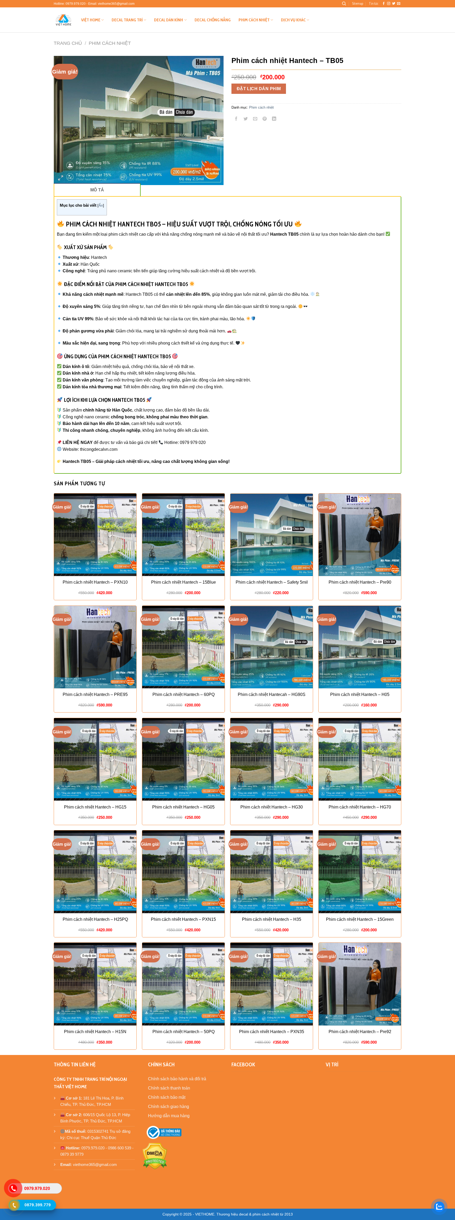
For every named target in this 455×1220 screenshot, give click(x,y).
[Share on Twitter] (245, 119)
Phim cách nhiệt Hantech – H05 (359, 694)
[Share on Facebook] (236, 119)
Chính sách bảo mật (166, 1097)
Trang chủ (68, 43)
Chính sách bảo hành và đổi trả (177, 1079)
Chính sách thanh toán (169, 1088)
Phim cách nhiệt (110, 43)
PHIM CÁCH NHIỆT (254, 19)
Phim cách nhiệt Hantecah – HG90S (271, 694)
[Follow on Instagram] (388, 4)
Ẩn (100, 205)
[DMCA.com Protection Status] (155, 1156)
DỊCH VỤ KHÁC (293, 19)
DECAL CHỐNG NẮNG (213, 19)
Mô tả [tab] (97, 190)
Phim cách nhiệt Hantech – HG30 (271, 807)
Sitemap (357, 4)
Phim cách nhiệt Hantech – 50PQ (183, 1031)
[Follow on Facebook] (383, 4)
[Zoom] (61, 178)
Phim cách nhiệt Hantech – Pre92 (360, 1031)
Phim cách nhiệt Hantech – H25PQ (95, 919)
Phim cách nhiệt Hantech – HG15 (95, 807)
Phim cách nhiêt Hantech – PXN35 (271, 1031)
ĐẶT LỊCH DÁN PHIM (259, 88)
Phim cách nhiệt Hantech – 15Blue (183, 582)
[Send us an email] (398, 4)
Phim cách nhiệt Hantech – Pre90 (360, 582)
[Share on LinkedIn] (274, 119)
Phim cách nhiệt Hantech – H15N (95, 1031)
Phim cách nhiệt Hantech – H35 (271, 919)
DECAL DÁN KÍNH (168, 19)
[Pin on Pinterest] (264, 119)
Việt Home (90, 19)
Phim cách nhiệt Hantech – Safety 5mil (272, 582)
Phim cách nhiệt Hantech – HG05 (183, 807)
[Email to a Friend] (255, 119)
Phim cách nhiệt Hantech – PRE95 (95, 694)
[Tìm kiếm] (344, 3)
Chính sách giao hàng (168, 1106)
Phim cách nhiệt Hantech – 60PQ (183, 694)
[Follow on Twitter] (393, 4)
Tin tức (373, 4)
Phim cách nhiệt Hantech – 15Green (360, 919)
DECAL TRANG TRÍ (127, 19)
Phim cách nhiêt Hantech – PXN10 (95, 582)
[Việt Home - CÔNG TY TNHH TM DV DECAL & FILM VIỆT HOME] (63, 20)
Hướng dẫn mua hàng (169, 1116)
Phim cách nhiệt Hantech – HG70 (360, 807)
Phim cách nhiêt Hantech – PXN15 (183, 919)
